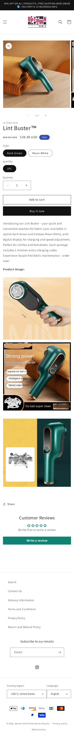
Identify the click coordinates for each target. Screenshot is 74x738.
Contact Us (15, 591)
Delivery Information (21, 600)
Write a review (37, 540)
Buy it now (37, 211)
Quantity (8, 177)
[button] (5, 22)
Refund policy (39, 729)
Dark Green (14, 153)
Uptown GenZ (22, 723)
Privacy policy (60, 723)
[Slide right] (45, 115)
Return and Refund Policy (24, 627)
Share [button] (11, 504)
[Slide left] (28, 115)
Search (12, 582)
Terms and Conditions (22, 609)
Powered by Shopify (39, 723)
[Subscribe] (59, 652)
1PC (9, 168)
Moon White (40, 153)
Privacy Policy (16, 618)
